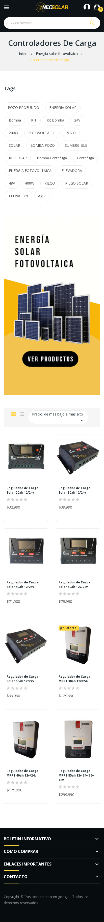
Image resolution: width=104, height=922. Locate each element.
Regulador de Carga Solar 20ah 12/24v (22, 490)
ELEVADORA (72, 170)
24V (77, 120)
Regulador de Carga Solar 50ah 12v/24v (74, 584)
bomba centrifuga (52, 158)
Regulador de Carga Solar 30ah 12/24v (74, 490)
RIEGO (49, 183)
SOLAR (14, 145)
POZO (71, 132)
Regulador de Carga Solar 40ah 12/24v (22, 584)
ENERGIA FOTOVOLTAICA (30, 170)
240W (13, 132)
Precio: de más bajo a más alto (58, 417)
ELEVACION (18, 195)
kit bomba (55, 120)
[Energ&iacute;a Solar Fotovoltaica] (52, 305)
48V (12, 183)
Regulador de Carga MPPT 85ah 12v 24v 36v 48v (76, 775)
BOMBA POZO (42, 145)
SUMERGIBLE (76, 145)
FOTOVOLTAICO (42, 132)
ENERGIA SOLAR (62, 107)
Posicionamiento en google (47, 896)
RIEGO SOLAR (76, 183)
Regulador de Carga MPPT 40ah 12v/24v (22, 773)
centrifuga (85, 158)
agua (42, 195)
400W (29, 183)
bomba (15, 120)
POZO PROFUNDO (23, 107)
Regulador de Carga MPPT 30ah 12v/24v (74, 678)
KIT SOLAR (18, 158)
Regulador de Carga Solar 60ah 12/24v (22, 678)
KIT (34, 120)
